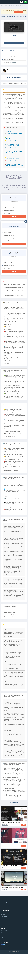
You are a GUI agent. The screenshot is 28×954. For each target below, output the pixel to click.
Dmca (2, 937)
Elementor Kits (4, 916)
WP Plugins (3, 912)
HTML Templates (4, 921)
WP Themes (3, 914)
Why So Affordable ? (14, 42)
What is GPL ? (4, 930)
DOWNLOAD (5, 824)
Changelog (3, 932)
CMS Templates (4, 918)
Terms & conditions (5, 902)
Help (2, 934)
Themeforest (10, 5)
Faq (1, 905)
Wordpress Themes (4, 5)
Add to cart (14, 39)
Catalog (2, 923)
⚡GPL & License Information (11, 154)
